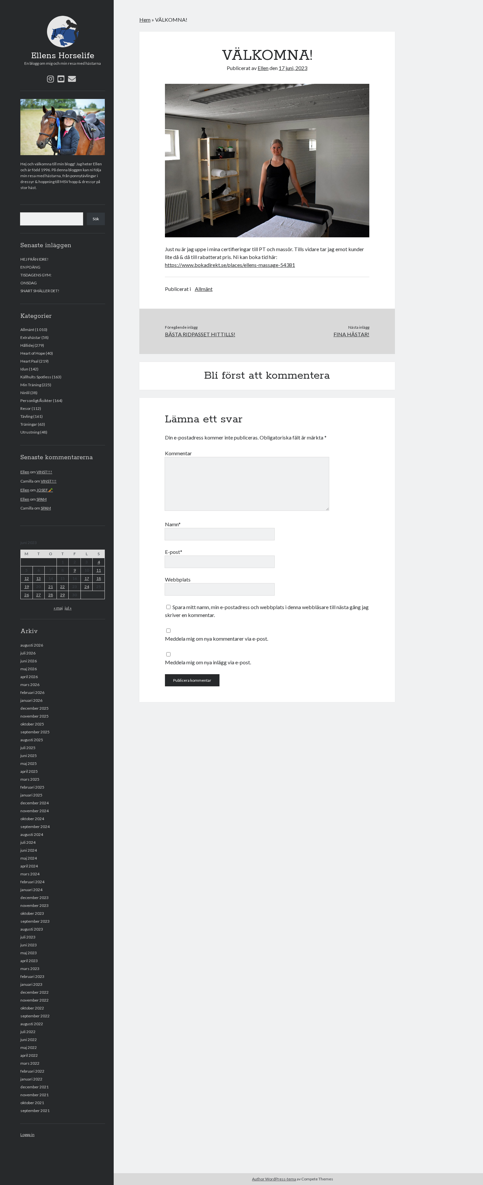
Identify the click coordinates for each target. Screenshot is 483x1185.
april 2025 (29, 771)
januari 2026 (31, 700)
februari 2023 (32, 976)
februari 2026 (32, 692)
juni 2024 (28, 850)
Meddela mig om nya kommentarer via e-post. (216, 638)
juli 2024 (27, 842)
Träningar (28, 424)
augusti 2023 (31, 929)
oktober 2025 (32, 724)
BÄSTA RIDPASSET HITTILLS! (200, 334)
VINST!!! (44, 471)
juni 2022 (28, 1039)
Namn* (173, 524)
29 (62, 594)
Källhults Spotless (35, 376)
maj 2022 (28, 1047)
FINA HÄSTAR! (351, 334)
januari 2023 (31, 984)
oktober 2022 (32, 1008)
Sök (96, 218)
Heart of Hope (32, 353)
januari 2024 (31, 889)
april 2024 (29, 866)
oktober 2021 (32, 1102)
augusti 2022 (31, 1023)
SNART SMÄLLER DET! (39, 290)
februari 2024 (32, 881)
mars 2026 (29, 684)
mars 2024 (29, 873)
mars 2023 (29, 968)
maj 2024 (28, 858)
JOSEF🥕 (44, 489)
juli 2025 (27, 747)
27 (38, 594)
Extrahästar (30, 337)
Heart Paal (29, 361)
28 (50, 594)
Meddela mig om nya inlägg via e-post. (208, 662)
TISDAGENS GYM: (36, 275)
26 (26, 594)
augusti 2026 (31, 645)
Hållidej (27, 345)
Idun (24, 369)
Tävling (26, 416)
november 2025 (34, 716)
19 (26, 586)
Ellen (24, 471)
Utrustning (29, 432)
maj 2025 (28, 763)
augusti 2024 (31, 834)
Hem (144, 19)
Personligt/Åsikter (36, 400)
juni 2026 (28, 660)
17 (86, 578)
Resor (25, 408)
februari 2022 (32, 1071)
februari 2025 (32, 787)
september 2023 (35, 921)
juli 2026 (27, 653)
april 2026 (29, 676)
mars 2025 (29, 779)
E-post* (173, 552)
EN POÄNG (30, 267)
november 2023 (34, 905)
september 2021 (35, 1110)
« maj (58, 607)
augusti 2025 (31, 739)
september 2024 (35, 826)
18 (98, 578)
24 (86, 586)
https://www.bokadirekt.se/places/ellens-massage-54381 (230, 265)
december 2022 (34, 992)
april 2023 (29, 960)
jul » (68, 607)
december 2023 (34, 897)
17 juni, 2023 (293, 68)
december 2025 (34, 708)
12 (26, 578)
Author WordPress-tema (274, 1178)
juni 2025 (28, 755)
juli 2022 (27, 1031)
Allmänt (27, 329)
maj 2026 (28, 668)
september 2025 (35, 731)
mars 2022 (29, 1063)
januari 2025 (31, 795)
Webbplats (178, 579)
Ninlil (25, 392)
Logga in (27, 1134)
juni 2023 (28, 944)
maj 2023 (28, 952)
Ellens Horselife (62, 56)
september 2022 (35, 1015)
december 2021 (34, 1086)
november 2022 (34, 1000)
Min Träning (30, 384)
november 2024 (34, 810)
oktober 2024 (32, 818)
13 (38, 578)
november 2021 (34, 1094)
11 (98, 570)
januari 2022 (31, 1079)
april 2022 (29, 1055)
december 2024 (34, 802)
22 (62, 586)
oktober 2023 (32, 913)
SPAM (41, 499)
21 (50, 586)
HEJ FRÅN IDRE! (34, 259)
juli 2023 (27, 937)
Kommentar (178, 453)
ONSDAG (28, 282)
